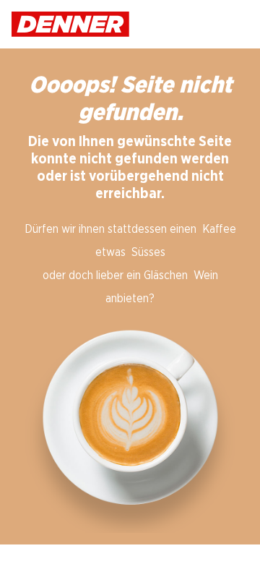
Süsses (148, 252)
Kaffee (219, 229)
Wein (206, 275)
